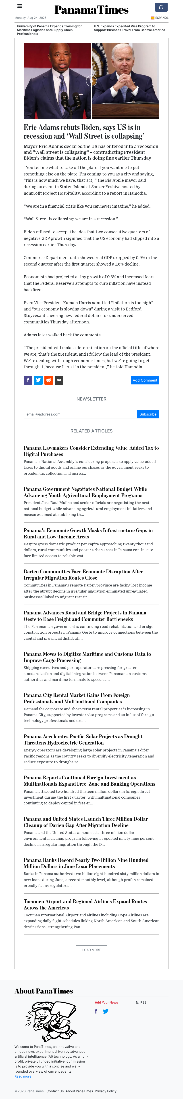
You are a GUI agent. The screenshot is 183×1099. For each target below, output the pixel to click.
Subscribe (148, 414)
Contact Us (55, 1091)
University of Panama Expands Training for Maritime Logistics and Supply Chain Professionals (48, 30)
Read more (23, 1076)
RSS (142, 1002)
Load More (91, 950)
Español (161, 17)
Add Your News (106, 1002)
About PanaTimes (79, 1091)
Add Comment (145, 380)
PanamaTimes (91, 9)
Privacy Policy (105, 1091)
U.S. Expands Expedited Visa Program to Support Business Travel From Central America (128, 28)
